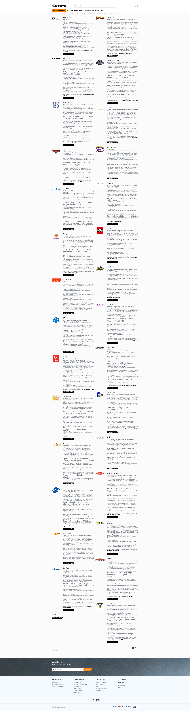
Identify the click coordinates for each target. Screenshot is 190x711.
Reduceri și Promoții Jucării (74, 10)
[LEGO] (100, 230)
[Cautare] (114, 6)
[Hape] (56, 358)
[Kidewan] (100, 109)
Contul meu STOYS (78, 682)
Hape (65, 356)
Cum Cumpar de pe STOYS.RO (80, 684)
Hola (64, 488)
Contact (53, 688)
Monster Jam (111, 603)
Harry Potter (67, 443)
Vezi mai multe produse (68, 53)
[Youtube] (96, 700)
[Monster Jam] (100, 605)
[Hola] (56, 490)
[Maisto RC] (100, 268)
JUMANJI (110, 17)
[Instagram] (99, 700)
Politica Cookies (77, 692)
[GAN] (56, 320)
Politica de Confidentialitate (86, 672)
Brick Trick (66, 103)
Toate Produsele (60, 10)
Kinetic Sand (111, 147)
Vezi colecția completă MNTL (113, 550)
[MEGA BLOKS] (100, 394)
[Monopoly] (100, 560)
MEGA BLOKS (111, 392)
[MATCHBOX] (100, 348)
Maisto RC (110, 267)
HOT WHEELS (68, 533)
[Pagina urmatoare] (137, 648)
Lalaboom (110, 183)
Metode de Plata (77, 686)
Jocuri (54, 615)
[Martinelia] (100, 304)
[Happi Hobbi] (56, 398)
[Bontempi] (56, 58)
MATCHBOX (111, 348)
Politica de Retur (77, 688)
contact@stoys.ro (124, 687)
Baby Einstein (67, 17)
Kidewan (110, 107)
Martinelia (110, 304)
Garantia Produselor (78, 690)
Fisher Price (67, 280)
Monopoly (110, 559)
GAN (64, 318)
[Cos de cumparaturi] (137, 6)
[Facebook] (91, 700)
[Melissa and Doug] (100, 473)
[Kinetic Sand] (100, 149)
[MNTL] (100, 523)
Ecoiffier (66, 189)
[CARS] (56, 151)
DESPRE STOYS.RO (57, 679)
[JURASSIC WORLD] (100, 62)
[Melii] (100, 438)
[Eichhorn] (56, 236)
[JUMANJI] (100, 18)
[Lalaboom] (100, 183)
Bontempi (66, 59)
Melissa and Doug (113, 473)
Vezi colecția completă (115, 466)
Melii (108, 437)
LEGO (109, 228)
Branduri (97, 10)
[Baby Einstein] (56, 18)
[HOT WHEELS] (56, 534)
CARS (65, 150)
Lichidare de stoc (89, 10)
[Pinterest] (93, 700)
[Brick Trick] (56, 104)
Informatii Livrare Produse (57, 684)
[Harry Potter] (56, 444)
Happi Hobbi (67, 396)
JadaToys (66, 568)
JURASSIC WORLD (113, 60)
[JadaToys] (56, 569)
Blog (102, 10)
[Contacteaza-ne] (135, 6)
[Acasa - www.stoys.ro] (59, 6)
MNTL (109, 522)
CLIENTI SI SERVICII (79, 679)
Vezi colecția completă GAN (83, 348)
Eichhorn (66, 234)
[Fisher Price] (56, 280)
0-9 (117, 13)
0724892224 (122, 685)
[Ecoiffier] (56, 189)
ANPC (75, 694)
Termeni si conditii (55, 682)
